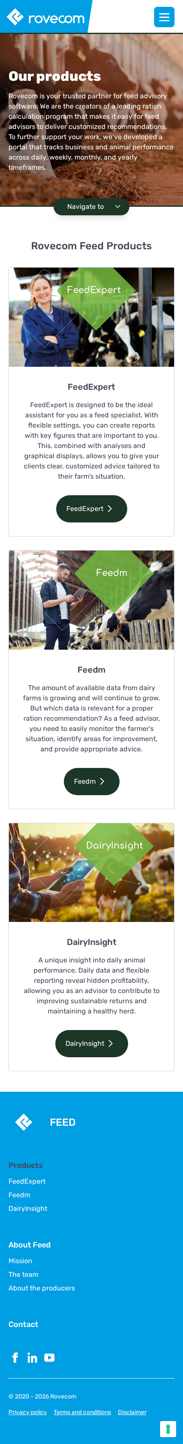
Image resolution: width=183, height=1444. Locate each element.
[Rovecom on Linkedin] (32, 1357)
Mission (20, 1261)
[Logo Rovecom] (46, 17)
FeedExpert (27, 1181)
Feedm (19, 1195)
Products (26, 1165)
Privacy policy (28, 1412)
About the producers (42, 1288)
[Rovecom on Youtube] (49, 1357)
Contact (23, 1324)
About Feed (30, 1245)
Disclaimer (132, 1412)
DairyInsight (28, 1208)
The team (23, 1274)
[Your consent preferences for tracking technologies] (168, 1429)
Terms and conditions (82, 1412)
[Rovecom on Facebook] (15, 1357)
